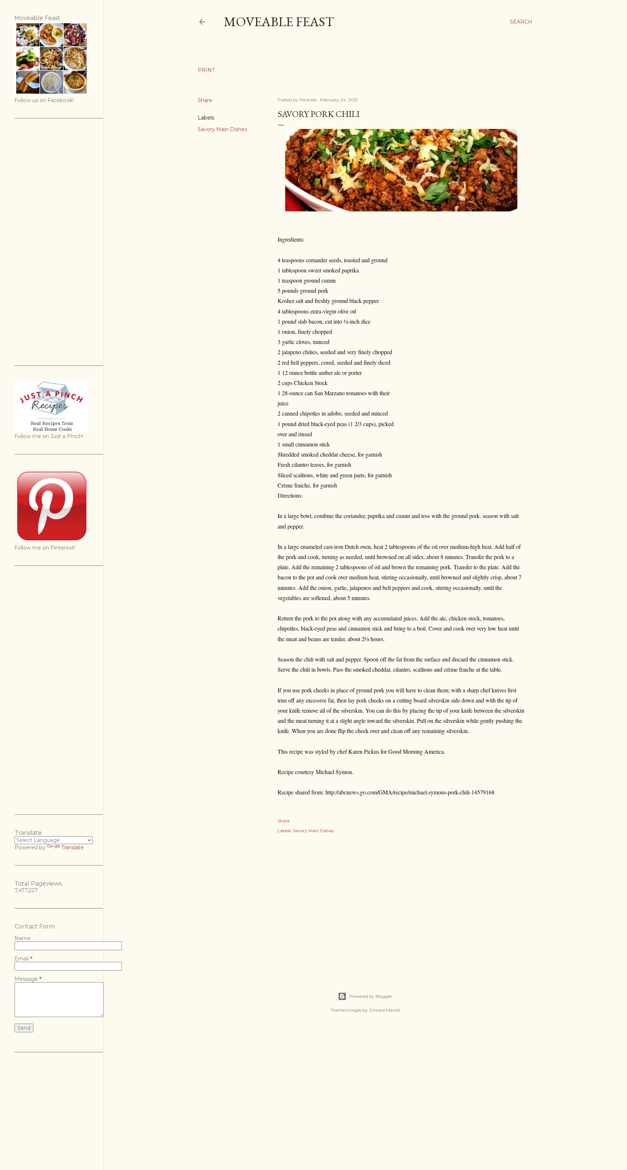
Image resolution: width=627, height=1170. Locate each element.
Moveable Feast (279, 21)
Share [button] (205, 100)
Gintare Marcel (384, 1010)
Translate (72, 847)
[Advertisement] (401, 905)
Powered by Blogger (370, 996)
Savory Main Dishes (222, 129)
